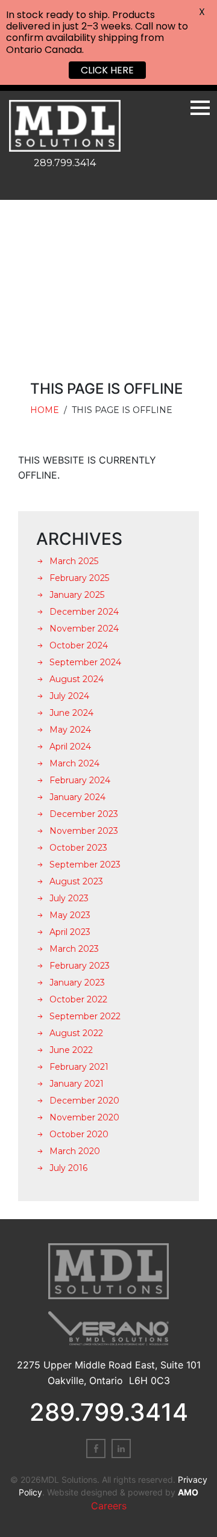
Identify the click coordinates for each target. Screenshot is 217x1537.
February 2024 (79, 780)
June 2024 (71, 712)
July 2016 (68, 1168)
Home (44, 410)
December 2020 (84, 1100)
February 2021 (78, 1066)
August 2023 (76, 881)
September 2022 (85, 1016)
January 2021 (76, 1083)
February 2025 (79, 578)
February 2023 (79, 965)
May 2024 (70, 729)
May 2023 (69, 915)
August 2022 (76, 1033)
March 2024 (74, 763)
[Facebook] (95, 1448)
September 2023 (85, 864)
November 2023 (83, 830)
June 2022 (71, 1050)
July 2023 (69, 898)
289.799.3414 (65, 163)
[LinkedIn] (121, 1448)
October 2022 (78, 999)
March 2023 (74, 948)
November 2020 (84, 1117)
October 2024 (78, 645)
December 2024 (84, 611)
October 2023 (78, 847)
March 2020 (74, 1151)
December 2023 (83, 814)
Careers (109, 1506)
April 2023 (69, 932)
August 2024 (76, 679)
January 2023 (77, 982)
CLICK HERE (107, 70)
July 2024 (69, 696)
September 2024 (85, 662)
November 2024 (84, 628)
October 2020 (78, 1134)
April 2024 (70, 746)
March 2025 (73, 561)
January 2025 (76, 594)
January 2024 (77, 797)
